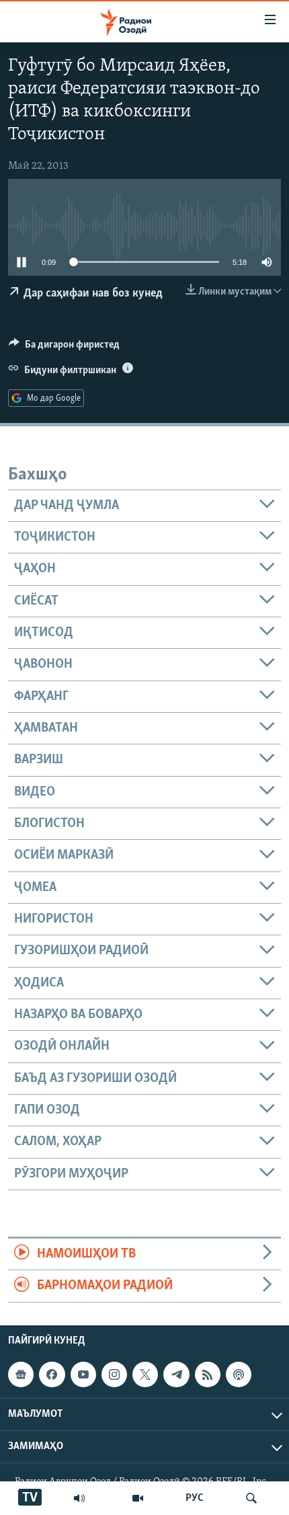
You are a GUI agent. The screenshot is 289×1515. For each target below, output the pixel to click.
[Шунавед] (79, 1498)
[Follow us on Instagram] (114, 1374)
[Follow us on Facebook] (52, 1374)
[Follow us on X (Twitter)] (145, 1374)
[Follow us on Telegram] (176, 1374)
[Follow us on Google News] (21, 1374)
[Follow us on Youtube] (83, 1374)
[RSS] (207, 1374)
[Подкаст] (238, 1374)
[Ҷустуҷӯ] (251, 1498)
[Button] (64, 347)
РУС (194, 1498)
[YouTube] (138, 1498)
